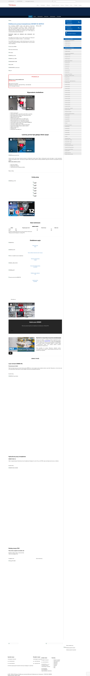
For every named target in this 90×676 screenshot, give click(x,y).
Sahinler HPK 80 (67, 90)
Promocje (66, 5)
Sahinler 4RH (67, 68)
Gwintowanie (52, 16)
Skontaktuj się (13, 299)
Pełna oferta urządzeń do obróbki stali (16, 550)
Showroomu (51, 348)
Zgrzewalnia (56, 662)
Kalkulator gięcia (67, 58)
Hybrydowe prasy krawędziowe (69, 53)
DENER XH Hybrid (67, 54)
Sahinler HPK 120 (67, 94)
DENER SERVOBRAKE (68, 49)
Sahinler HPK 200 (67, 100)
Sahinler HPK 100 (67, 92)
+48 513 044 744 (21, 84)
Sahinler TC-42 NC (67, 109)
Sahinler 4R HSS (67, 62)
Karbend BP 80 (67, 132)
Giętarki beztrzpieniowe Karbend (69, 113)
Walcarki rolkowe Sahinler (68, 60)
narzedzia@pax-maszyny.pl (37, 659)
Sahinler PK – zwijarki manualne (69, 75)
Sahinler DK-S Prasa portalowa (69, 147)
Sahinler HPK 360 (67, 106)
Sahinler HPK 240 (67, 102)
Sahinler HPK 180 (67, 98)
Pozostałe (59, 16)
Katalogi (75, 5)
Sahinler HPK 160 (67, 96)
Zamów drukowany (39, 558)
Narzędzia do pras (67, 56)
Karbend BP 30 (67, 128)
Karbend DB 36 (67, 150)
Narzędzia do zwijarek (68, 111)
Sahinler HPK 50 (67, 84)
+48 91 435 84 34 (45, 662)
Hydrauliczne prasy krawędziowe (17, 456)
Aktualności (55, 663)
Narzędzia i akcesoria (55, 5)
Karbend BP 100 (67, 134)
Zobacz (12, 330)
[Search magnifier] (52, 1)
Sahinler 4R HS (67, 64)
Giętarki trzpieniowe (68, 152)
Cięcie (34, 16)
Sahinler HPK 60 (67, 86)
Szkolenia (55, 665)
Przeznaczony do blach (13, 366)
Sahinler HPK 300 (67, 104)
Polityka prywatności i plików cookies (14, 675)
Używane (62, 5)
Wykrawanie (40, 16)
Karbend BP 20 (67, 126)
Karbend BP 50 (67, 130)
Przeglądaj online (11, 558)
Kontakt (80, 5)
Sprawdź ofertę (11, 373)
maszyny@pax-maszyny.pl (29, 1)
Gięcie (30, 16)
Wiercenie (46, 16)
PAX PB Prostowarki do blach (69, 145)
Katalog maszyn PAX (14, 548)
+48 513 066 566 (37, 661)
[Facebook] (77, 1)
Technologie (43, 5)
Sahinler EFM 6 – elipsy (68, 141)
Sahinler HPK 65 (67, 88)
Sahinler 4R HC (67, 66)
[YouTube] (78, 1)
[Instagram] (80, 1)
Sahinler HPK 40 (67, 82)
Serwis (71, 5)
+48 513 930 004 (28, 84)
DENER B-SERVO (67, 51)
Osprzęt (66, 136)
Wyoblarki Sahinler (67, 138)
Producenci (55, 664)
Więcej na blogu (11, 170)
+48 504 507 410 (37, 663)
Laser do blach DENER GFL (16, 363)
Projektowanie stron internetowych (37, 674)
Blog (54, 667)
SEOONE (50, 674)
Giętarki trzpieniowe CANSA (69, 154)
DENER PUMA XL (12, 458)
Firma (38, 5)
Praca (54, 666)
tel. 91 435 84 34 (11, 1)
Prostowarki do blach (68, 143)
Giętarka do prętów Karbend (69, 149)
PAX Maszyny (16, 674)
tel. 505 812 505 (19, 1)
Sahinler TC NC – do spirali (69, 108)
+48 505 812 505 (69, 29)
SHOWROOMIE (58, 342)
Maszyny (48, 5)
